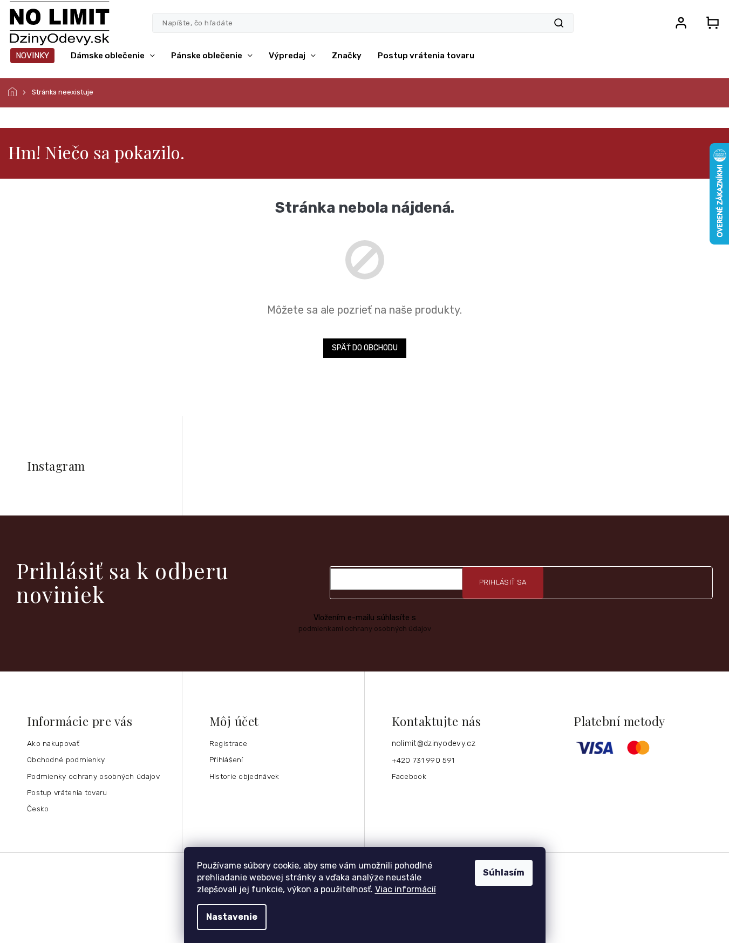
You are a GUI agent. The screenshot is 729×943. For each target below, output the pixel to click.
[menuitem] (32, 55)
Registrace (228, 743)
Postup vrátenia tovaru (67, 792)
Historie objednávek (244, 776)
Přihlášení (226, 759)
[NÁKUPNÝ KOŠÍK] (709, 23)
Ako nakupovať (53, 743)
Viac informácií (405, 889)
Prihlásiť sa (503, 582)
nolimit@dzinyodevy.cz (433, 743)
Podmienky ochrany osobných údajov (93, 776)
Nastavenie (231, 917)
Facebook (409, 776)
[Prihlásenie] (681, 22)
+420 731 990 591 (423, 760)
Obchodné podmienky (66, 759)
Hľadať (559, 23)
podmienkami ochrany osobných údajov (364, 629)
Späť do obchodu (365, 347)
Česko (38, 808)
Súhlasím (503, 872)
